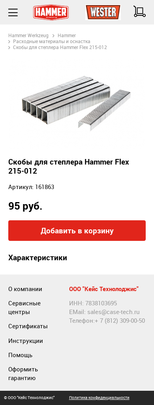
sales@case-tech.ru (113, 312)
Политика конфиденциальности (99, 397)
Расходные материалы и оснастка (51, 41)
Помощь (20, 355)
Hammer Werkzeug (28, 35)
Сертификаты (28, 326)
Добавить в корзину (77, 230)
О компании (25, 289)
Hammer (67, 35)
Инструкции (25, 340)
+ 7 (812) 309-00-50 (120, 320)
